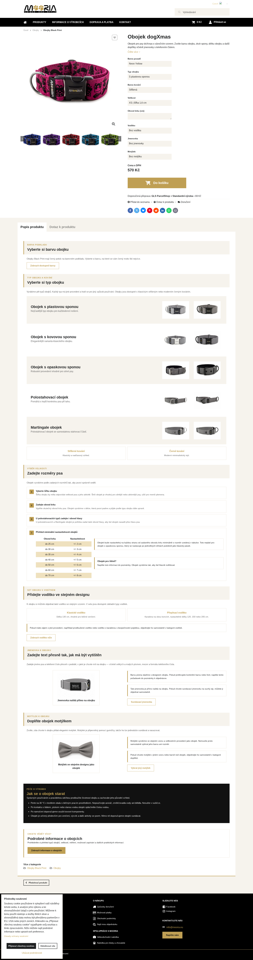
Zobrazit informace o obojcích (46, 850)
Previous (22, 138)
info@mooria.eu (174, 927)
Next (119, 138)
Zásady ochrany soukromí (16, 936)
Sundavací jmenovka (141, 702)
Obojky (57, 868)
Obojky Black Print (36, 868)
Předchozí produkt (38, 883)
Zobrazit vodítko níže (41, 637)
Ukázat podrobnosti (32, 953)
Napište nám (172, 935)
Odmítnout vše (47, 946)
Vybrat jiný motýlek (140, 768)
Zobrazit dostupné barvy (42, 265)
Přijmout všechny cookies (21, 946)
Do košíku (160, 183)
